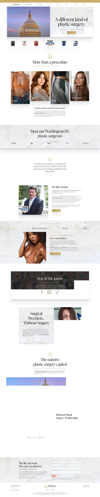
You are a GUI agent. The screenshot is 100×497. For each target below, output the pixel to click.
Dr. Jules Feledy (55, 210)
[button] (56, 422)
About (75, 4)
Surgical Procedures (28, 4)
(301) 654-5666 (31, 1)
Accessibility (63, 492)
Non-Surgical (40, 4)
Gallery (58, 4)
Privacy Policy (59, 492)
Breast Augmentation (55, 253)
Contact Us (84, 4)
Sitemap (56, 492)
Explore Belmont (71, 32)
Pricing (49, 4)
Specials (66, 4)
